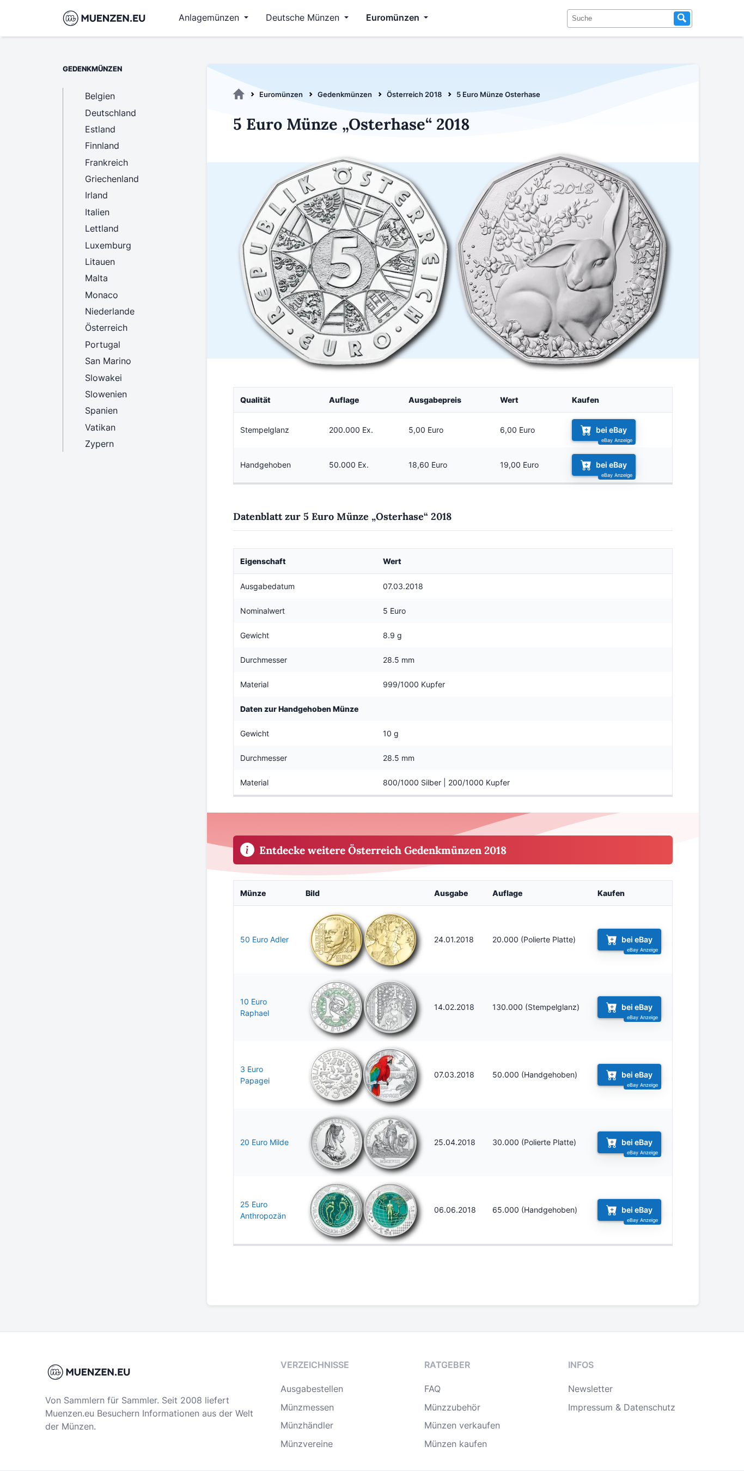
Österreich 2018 (414, 94)
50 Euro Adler (264, 939)
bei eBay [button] (611, 429)
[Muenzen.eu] (239, 94)
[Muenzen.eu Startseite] (106, 18)
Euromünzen (281, 94)
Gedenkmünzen (345, 94)
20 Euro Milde (264, 1142)
